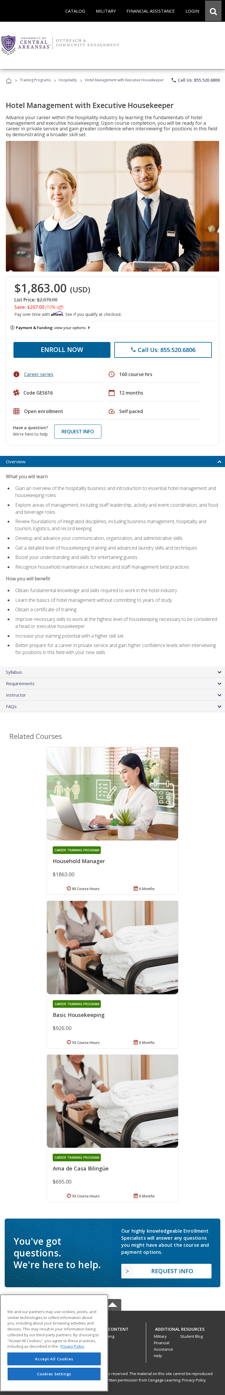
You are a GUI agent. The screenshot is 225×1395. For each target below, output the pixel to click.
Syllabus (14, 672)
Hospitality (68, 80)
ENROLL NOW (62, 349)
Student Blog (191, 1336)
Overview (15, 461)
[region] (54, 1342)
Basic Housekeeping (79, 1014)
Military (160, 1336)
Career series (38, 374)
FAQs (11, 706)
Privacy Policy (194, 1380)
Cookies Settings (54, 1374)
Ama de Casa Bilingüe (81, 1168)
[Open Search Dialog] (213, 11)
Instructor (16, 695)
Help (158, 1355)
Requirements (20, 683)
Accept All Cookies (54, 1359)
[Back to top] (112, 1327)
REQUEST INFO (78, 431)
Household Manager (79, 861)
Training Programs (35, 80)
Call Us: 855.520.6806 (195, 80)
